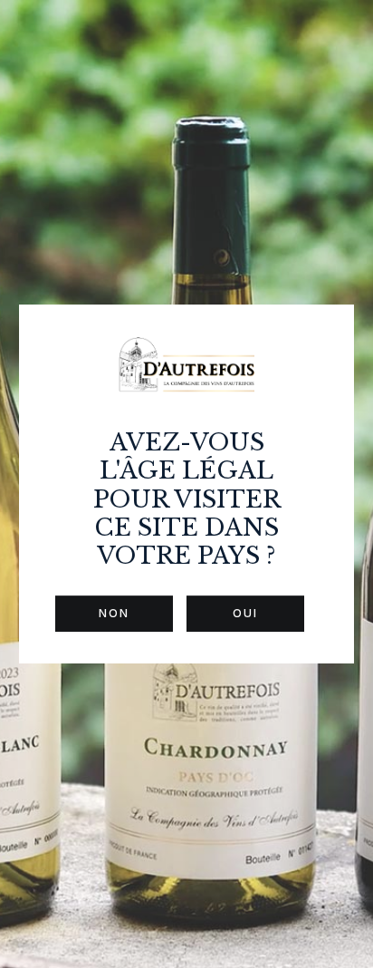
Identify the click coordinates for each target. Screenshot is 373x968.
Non (114, 613)
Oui (245, 613)
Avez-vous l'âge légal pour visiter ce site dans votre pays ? (187, 499)
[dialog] (186, 484)
